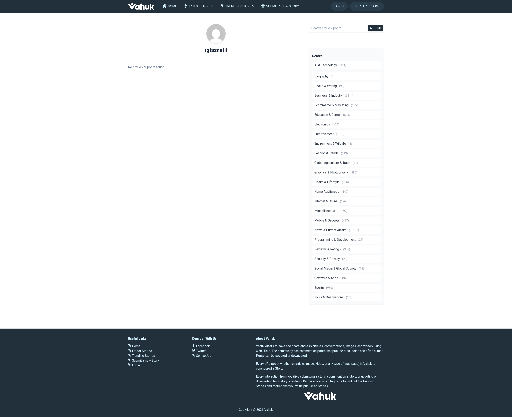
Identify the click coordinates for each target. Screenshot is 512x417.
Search (375, 27)
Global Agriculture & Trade (337, 163)
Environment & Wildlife (333, 143)
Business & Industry (333, 95)
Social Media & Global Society (339, 268)
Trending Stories (239, 6)
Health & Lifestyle (331, 182)
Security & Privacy (330, 259)
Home (172, 6)
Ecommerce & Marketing (336, 105)
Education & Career (333, 115)
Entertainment (329, 134)
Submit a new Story (282, 6)
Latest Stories (201, 6)
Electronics (326, 124)
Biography (324, 76)
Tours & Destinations (332, 297)
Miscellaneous (330, 211)
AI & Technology (330, 65)
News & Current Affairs (336, 230)
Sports (323, 288)
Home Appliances (331, 191)
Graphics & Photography (335, 172)
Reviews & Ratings (332, 249)
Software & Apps (330, 278)
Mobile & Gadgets (331, 220)
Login (339, 6)
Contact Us (203, 356)
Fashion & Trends (331, 153)
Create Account (367, 6)
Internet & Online (331, 201)
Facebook (203, 346)
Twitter (201, 351)
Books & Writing (329, 86)
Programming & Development (338, 240)
